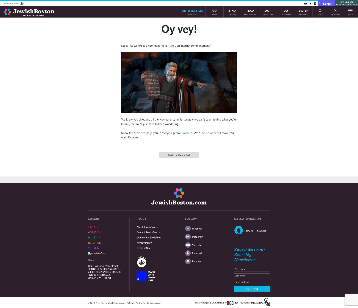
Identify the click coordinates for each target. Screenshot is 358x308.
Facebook (197, 228)
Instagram (197, 236)
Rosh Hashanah (96, 266)
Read (250, 12)
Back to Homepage (179, 154)
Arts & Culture (112, 272)
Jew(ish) (93, 227)
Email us (187, 133)
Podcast (196, 261)
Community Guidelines (148, 237)
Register (261, 230)
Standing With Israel (99, 277)
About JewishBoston (147, 227)
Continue (252, 288)
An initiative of (11, 3)
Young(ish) (95, 232)
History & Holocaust (100, 274)
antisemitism (192, 12)
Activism (94, 247)
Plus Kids (94, 237)
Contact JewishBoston (148, 232)
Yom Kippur (111, 266)
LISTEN (303, 12)
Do (286, 12)
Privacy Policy (144, 242)
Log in (249, 230)
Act (268, 12)
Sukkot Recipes (96, 272)
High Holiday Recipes (99, 269)
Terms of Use (143, 247)
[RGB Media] (232, 303)
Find (232, 12)
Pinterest (197, 253)
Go (214, 12)
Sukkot (115, 269)
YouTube (197, 244)
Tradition (94, 242)
